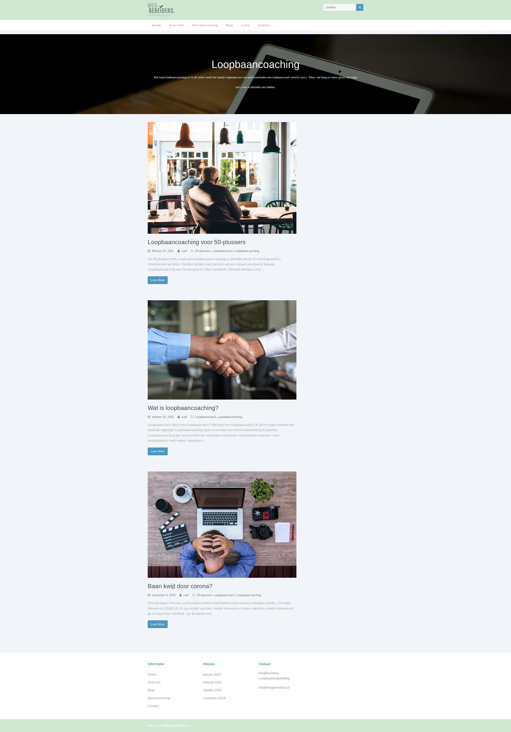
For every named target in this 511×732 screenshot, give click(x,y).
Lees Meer (158, 280)
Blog (151, 690)
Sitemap (153, 725)
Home (152, 674)
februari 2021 (212, 682)
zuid (184, 251)
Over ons (154, 682)
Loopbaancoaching (247, 251)
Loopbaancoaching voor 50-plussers (197, 242)
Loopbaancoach (222, 251)
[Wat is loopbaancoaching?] (222, 397)
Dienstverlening (159, 698)
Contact (153, 706)
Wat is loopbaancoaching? (183, 408)
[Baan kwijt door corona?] (222, 575)
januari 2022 (212, 674)
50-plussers (203, 251)
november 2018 (214, 698)
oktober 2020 (212, 690)
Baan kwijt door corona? (180, 586)
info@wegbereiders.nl (175, 725)
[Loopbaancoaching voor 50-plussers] (222, 231)
